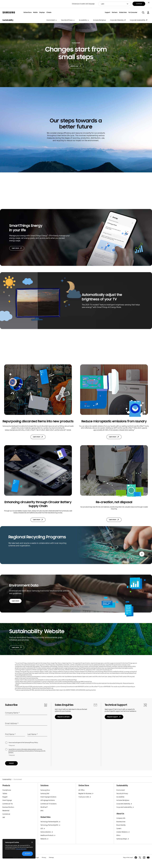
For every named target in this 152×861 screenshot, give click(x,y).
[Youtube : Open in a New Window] (148, 857)
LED (41, 828)
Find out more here (21, 849)
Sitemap (51, 857)
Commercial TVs (7, 804)
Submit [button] (11, 763)
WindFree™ (44, 807)
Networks (43, 839)
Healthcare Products (47, 835)
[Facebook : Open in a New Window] (136, 857)
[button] (143, 12)
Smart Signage (7, 800)
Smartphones (6, 790)
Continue (139, 4)
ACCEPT (27, 853)
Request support (112, 717)
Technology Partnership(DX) (49, 821)
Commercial (6, 814)
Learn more (15, 248)
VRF (3, 817)
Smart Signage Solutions (48, 797)
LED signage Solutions (47, 800)
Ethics (118, 835)
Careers (118, 828)
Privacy (44, 857)
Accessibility (83, 20)
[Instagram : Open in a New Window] (144, 857)
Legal (37, 857)
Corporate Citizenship (117, 20)
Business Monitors (8, 807)
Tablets (4, 793)
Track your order (83, 797)
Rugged (4, 797)
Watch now (74, 66)
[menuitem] (27, 12)
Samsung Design (121, 839)
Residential (5, 810)
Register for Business (85, 793)
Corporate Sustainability (137, 20)
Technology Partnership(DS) (49, 825)
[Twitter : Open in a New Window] (140, 857)
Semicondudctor (45, 832)
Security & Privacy (67, 20)
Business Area (120, 821)
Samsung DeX (44, 793)
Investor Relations (122, 832)
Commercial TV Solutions (48, 804)
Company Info (120, 818)
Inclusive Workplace (99, 20)
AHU (41, 810)
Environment (51, 20)
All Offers (81, 790)
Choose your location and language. (83, 4)
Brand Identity (121, 825)
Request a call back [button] (63, 717)
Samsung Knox (45, 790)
